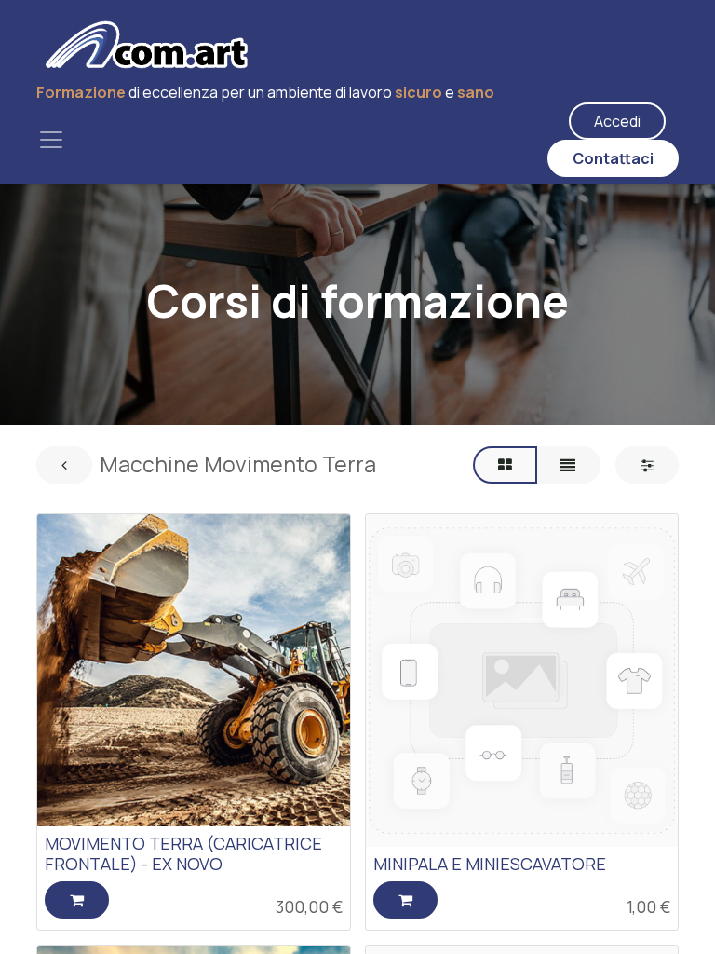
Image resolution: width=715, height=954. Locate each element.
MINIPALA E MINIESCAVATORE (489, 863)
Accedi (617, 121)
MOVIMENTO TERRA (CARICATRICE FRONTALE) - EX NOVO (183, 853)
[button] (77, 900)
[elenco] (567, 465)
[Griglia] (505, 465)
